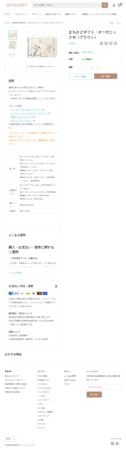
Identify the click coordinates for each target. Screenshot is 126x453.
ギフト (35, 14)
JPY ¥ (8, 439)
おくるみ (41, 408)
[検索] (105, 5)
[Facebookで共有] (101, 43)
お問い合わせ (70, 380)
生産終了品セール (53, 14)
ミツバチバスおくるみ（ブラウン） (26, 110)
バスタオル (42, 384)
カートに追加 (80, 77)
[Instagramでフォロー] (117, 443)
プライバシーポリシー (15, 380)
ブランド (41, 428)
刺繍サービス (71, 14)
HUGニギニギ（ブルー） (22, 121)
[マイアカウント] (114, 5)
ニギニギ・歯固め (45, 412)
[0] (119, 5)
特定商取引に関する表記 (16, 384)
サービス (41, 424)
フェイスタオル (44, 388)
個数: (71, 67)
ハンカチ (41, 396)
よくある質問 (70, 376)
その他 (40, 420)
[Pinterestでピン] (106, 43)
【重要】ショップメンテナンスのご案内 (99, 14)
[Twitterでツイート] (111, 43)
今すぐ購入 (106, 76)
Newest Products (19, 23)
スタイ (40, 404)
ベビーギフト (43, 400)
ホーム (8, 14)
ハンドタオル (43, 392)
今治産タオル (43, 380)
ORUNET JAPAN (12, 392)
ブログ (67, 384)
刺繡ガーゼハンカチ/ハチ (22, 117)
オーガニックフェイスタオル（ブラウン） (29, 113)
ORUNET (72, 43)
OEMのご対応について (15, 388)
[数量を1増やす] (98, 67)
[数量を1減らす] (85, 67)
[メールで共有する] (115, 43)
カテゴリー (20, 14)
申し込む (94, 394)
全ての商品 (42, 376)
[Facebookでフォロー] (112, 443)
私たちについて (12, 376)
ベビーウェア (43, 416)
